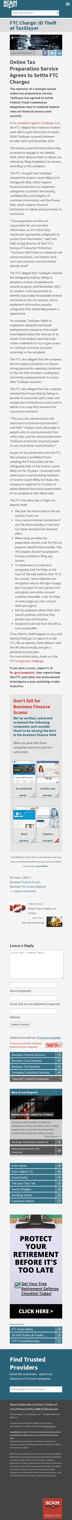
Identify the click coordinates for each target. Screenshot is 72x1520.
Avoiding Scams (22, 1195)
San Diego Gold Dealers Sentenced (30, 1142)
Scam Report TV (22, 1171)
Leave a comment (24, 891)
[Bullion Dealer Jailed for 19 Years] (36, 1118)
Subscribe (25, 1404)
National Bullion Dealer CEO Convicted (25, 1150)
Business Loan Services (27, 1061)
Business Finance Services (28, 1055)
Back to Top (52, 1515)
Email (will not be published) (35, 1004)
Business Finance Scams (25, 882)
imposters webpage (31, 661)
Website (15, 1017)
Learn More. (42, 866)
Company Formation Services (31, 1072)
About (13, 1404)
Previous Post (36, 904)
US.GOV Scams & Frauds (27, 1335)
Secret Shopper (21, 1189)
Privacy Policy (25, 1409)
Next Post (38, 918)
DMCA (39, 1409)
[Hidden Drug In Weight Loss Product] (18, 912)
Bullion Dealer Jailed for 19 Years (32, 1114)
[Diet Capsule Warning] (54, 926)
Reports (41, 886)
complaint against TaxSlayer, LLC (38, 123)
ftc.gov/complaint (22, 672)
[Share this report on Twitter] (52, 53)
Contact (38, 1404)
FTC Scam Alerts (22, 1329)
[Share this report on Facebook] (45, 53)
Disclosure (51, 1409)
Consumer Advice (23, 1201)
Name (20, 991)
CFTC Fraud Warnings (25, 1341)
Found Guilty (20, 1177)
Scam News (19, 1166)
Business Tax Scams (22, 886)
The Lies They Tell (23, 1183)
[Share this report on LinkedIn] (59, 53)
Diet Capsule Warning (33, 922)
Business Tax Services (26, 1066)
